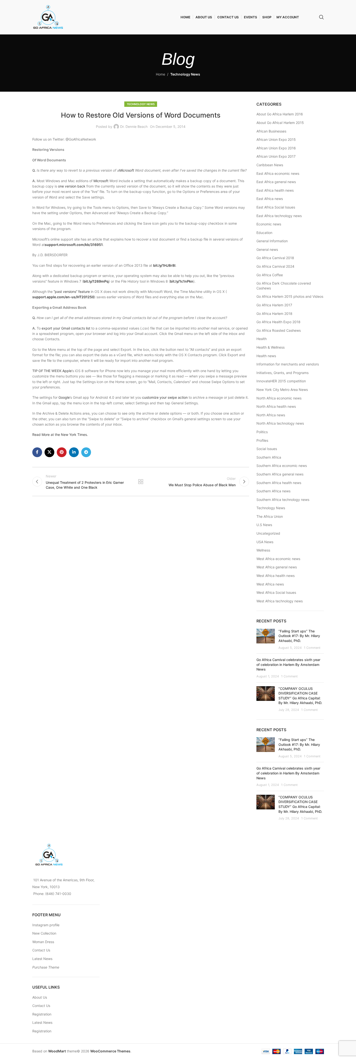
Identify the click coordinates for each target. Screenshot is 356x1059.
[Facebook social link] (37, 452)
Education (264, 233)
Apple (67, 371)
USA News (264, 542)
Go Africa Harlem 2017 (274, 305)
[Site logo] (48, 17)
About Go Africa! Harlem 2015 (280, 123)
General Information (272, 241)
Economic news (268, 224)
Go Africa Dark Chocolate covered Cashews (283, 285)
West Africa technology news (279, 601)
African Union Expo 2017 (276, 156)
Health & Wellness (270, 347)
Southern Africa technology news (282, 499)
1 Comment (312, 648)
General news (267, 249)
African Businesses (271, 131)
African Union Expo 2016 (276, 148)
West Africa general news (276, 567)
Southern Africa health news (278, 483)
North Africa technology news (280, 423)
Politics (262, 432)
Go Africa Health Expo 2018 (278, 322)
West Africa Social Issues (276, 592)
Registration (41, 1014)
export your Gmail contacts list (66, 328)
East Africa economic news (277, 173)
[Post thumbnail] (265, 639)
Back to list (140, 481)
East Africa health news (275, 190)
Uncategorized (268, 533)
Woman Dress (43, 942)
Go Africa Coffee (269, 275)
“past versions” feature (72, 291)
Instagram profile (45, 925)
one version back (71, 186)
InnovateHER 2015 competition (281, 381)
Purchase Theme (45, 967)
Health (261, 339)
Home (160, 74)
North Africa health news (276, 406)
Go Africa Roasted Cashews (278, 330)
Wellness (263, 550)
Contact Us (41, 950)
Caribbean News (269, 165)
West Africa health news (275, 576)
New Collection (44, 933)
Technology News (185, 74)
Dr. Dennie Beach (134, 126)
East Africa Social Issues (275, 207)
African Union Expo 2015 (276, 139)
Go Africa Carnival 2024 (275, 266)
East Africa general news (276, 182)
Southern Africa (268, 457)
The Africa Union (269, 516)
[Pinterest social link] (62, 452)
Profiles (262, 440)
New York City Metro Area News (282, 389)
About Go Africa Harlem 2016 (279, 114)
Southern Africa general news (279, 474)
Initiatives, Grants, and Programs (282, 373)
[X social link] (49, 452)
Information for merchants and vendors (287, 364)
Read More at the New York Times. (60, 434)
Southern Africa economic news (281, 465)
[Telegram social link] (86, 452)
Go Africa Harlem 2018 (274, 313)
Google (64, 397)
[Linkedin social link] (74, 452)
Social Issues (266, 449)
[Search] (321, 17)
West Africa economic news (278, 559)
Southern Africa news (273, 491)
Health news (266, 356)
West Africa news (270, 584)
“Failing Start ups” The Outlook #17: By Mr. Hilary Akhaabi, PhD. (299, 636)
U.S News (264, 525)
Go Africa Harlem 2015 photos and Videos (289, 296)
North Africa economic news (278, 398)
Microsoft (126, 170)
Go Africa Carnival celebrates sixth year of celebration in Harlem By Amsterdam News (288, 664)
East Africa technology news (279, 216)
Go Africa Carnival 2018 (275, 258)
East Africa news (269, 199)
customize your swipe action (165, 397)
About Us (39, 997)
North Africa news (270, 415)
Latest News (42, 959)
